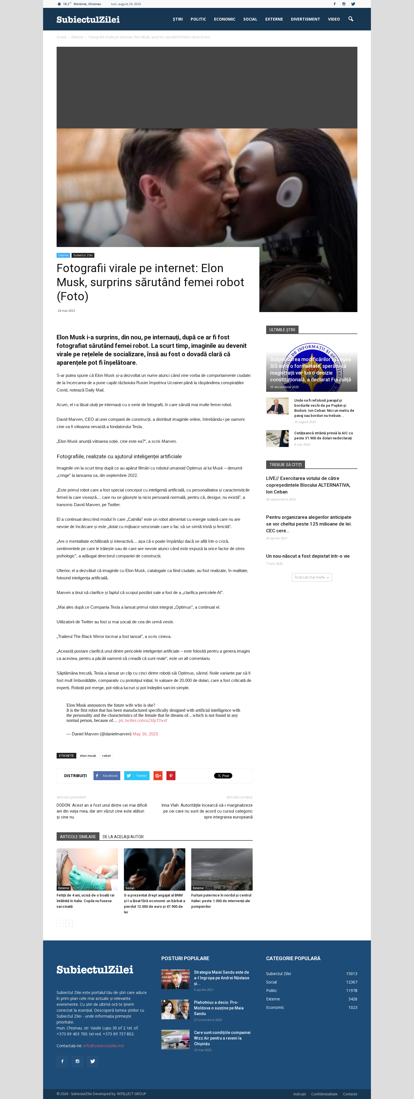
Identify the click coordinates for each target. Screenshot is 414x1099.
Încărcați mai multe (310, 577)
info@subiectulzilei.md (103, 1045)
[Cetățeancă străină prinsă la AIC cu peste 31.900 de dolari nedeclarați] (277, 438)
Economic (224, 19)
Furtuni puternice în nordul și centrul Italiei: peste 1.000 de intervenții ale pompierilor (221, 901)
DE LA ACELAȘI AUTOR (123, 837)
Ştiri (178, 19)
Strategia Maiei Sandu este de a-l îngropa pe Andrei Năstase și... (221, 978)
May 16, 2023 (145, 733)
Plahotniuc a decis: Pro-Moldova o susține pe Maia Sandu (219, 1008)
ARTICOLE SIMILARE (78, 837)
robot (106, 755)
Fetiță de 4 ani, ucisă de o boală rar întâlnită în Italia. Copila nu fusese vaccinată (86, 901)
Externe (274, 19)
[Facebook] (334, 4)
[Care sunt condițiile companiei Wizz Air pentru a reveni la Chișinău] (175, 1039)
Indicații (299, 1094)
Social (250, 19)
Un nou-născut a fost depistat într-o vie (308, 556)
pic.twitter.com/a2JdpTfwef (143, 720)
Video (334, 19)
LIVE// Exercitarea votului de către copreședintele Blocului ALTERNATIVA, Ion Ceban (308, 485)
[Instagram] (344, 4)
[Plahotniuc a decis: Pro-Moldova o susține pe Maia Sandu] (175, 1009)
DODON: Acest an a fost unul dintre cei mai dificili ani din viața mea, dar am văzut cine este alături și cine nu (102, 811)
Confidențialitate (324, 1094)
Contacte (350, 1094)
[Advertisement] (207, 86)
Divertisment (305, 19)
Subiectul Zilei (83, 255)
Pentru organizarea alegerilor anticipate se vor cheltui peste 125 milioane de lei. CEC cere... (309, 523)
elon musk (88, 755)
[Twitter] (353, 4)
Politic (198, 19)
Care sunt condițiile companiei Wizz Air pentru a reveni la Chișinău (222, 1038)
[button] (350, 19)
